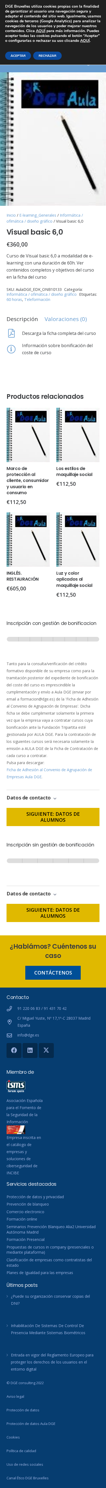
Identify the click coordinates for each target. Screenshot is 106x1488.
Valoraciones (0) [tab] (66, 319)
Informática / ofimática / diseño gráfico (42, 294)
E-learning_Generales (37, 215)
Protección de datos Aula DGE (31, 1423)
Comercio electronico (25, 1211)
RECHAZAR (47, 56)
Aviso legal (15, 1396)
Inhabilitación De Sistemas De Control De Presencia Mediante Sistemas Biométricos (48, 1329)
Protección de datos (23, 1410)
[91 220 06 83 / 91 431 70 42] (12, 1008)
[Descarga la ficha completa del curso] (14, 333)
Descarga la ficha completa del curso (59, 333)
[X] (46, 1050)
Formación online (22, 1219)
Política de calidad (21, 1450)
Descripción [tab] (22, 319)
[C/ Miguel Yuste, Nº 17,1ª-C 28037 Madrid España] (12, 1022)
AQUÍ (40, 30)
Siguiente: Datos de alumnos (53, 817)
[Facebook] (14, 1050)
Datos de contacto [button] (29, 797)
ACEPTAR (18, 56)
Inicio (11, 215)
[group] (53, 644)
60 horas (14, 299)
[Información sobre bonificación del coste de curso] (14, 349)
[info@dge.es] (12, 1035)
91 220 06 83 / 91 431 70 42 (42, 1008)
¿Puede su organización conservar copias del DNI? (50, 1300)
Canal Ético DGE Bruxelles (28, 1477)
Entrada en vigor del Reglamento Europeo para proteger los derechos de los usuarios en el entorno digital (52, 1362)
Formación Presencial (26, 1239)
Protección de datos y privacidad (35, 1196)
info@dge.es (28, 1035)
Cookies (13, 1437)
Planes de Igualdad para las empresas (40, 1272)
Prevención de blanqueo (28, 1204)
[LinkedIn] (30, 1050)
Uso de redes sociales (25, 1464)
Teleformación (37, 299)
